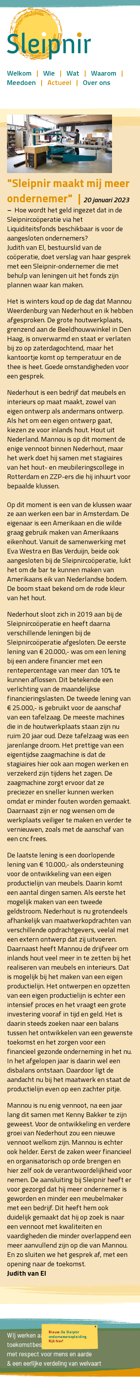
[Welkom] (49, 34)
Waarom (103, 72)
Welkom (19, 72)
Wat (72, 72)
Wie (49, 72)
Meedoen (21, 82)
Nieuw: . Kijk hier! (68, 1336)
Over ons (96, 82)
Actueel (59, 82)
